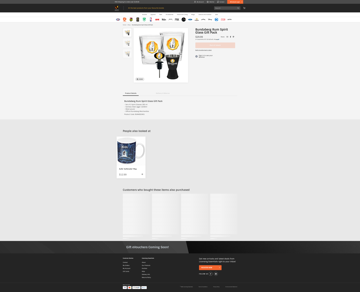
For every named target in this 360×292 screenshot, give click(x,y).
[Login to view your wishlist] (142, 174)
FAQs (143, 271)
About (144, 262)
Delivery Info (146, 274)
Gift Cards (126, 271)
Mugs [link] (193, 14)
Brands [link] (144, 14)
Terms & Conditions (203, 286)
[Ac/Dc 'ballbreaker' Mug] (131, 151)
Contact (125, 262)
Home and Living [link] (182, 14)
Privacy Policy (216, 286)
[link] (216, 39)
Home (124, 25)
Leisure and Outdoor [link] (204, 14)
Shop (129, 25)
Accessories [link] (169, 14)
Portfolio (144, 268)
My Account (126, 268)
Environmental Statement (231, 286)
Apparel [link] (153, 14)
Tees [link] (160, 14)
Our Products (146, 265)
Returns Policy (146, 277)
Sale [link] (216, 14)
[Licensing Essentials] (117, 8)
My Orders (126, 265)
